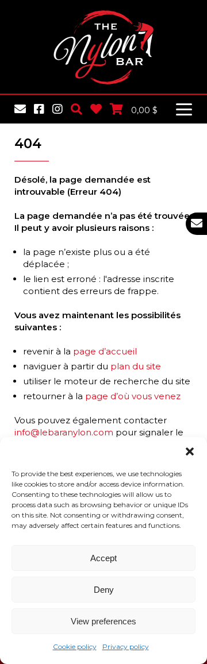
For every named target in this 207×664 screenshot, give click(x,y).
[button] (189, 451)
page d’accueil (105, 351)
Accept (103, 558)
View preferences (103, 621)
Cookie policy (75, 646)
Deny (104, 589)
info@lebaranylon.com (63, 432)
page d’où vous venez (133, 396)
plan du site (135, 366)
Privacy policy (125, 646)
